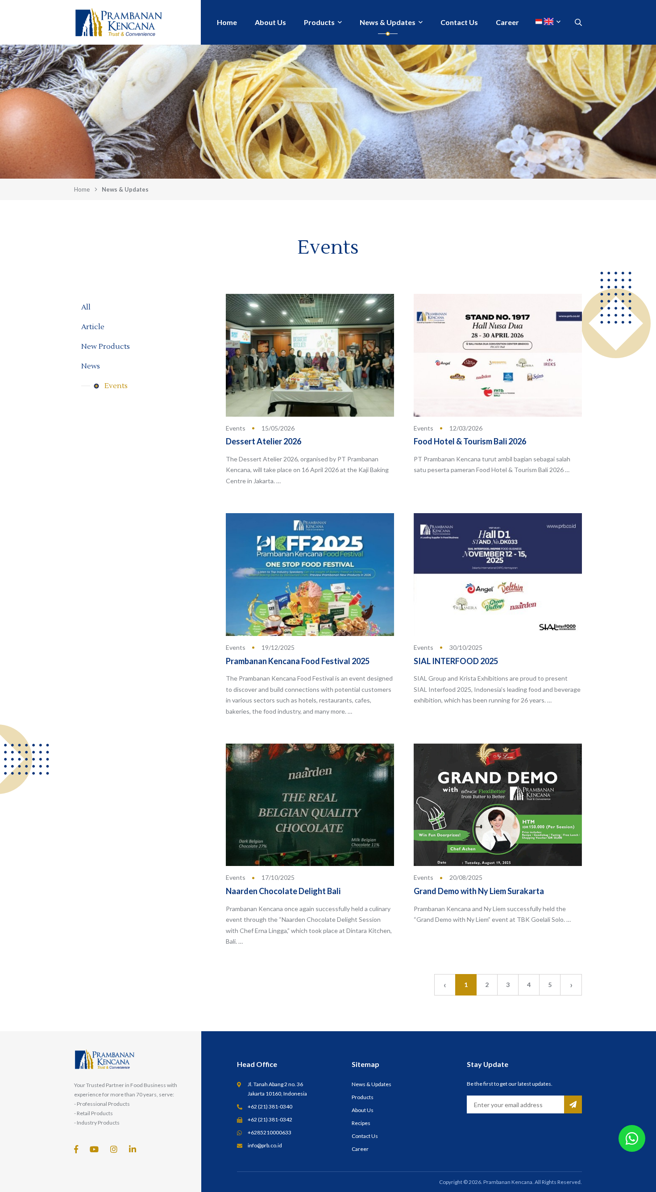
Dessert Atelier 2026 (263, 441)
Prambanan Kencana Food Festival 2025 (298, 661)
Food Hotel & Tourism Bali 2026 (470, 441)
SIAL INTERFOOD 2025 (456, 661)
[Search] (578, 22)
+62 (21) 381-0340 (270, 1106)
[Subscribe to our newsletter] (573, 1104)
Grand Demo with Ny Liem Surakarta (479, 891)
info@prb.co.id (265, 1145)
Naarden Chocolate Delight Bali (283, 891)
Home (82, 189)
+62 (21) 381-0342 (270, 1119)
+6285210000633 (269, 1132)
